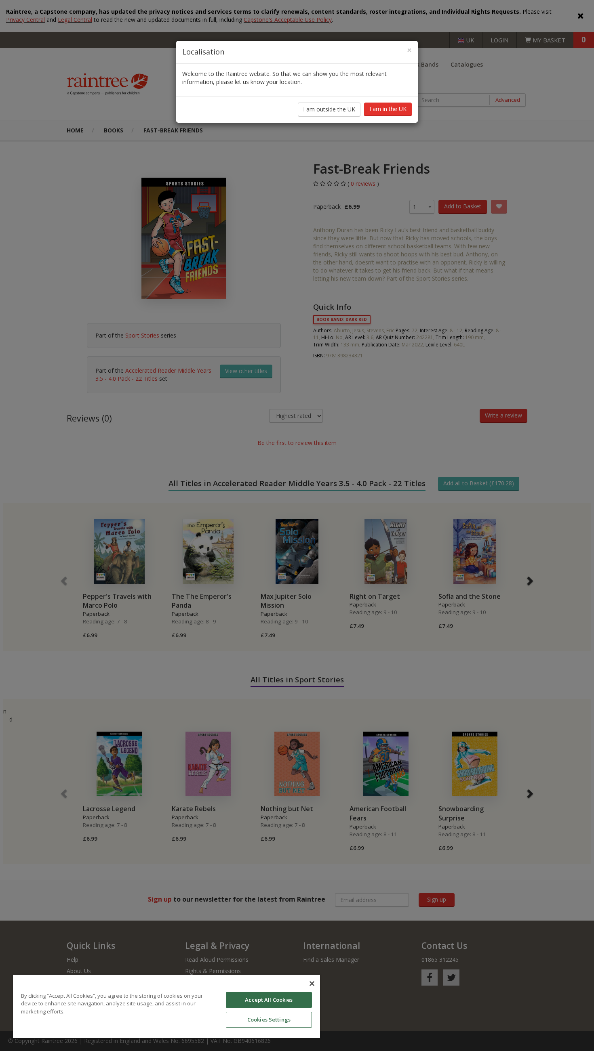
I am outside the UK (329, 109)
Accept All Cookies (269, 999)
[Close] (312, 983)
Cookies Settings (269, 1019)
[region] (166, 1006)
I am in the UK (388, 109)
